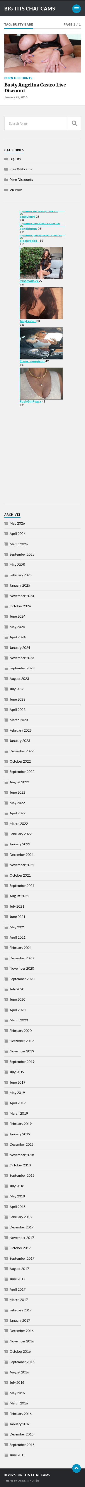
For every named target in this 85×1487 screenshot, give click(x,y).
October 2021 (20, 875)
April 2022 (18, 813)
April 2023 (18, 709)
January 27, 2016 (15, 97)
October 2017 (20, 1248)
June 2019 (17, 1082)
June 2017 (17, 1279)
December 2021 (22, 854)
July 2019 (17, 1072)
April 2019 (18, 1103)
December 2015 (22, 1434)
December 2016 (22, 1330)
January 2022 (20, 844)
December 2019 (22, 1041)
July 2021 (17, 906)
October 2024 (20, 606)
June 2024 (17, 616)
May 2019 (17, 1092)
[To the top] (76, 1468)
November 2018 (22, 1155)
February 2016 (21, 1413)
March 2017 (19, 1299)
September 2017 (22, 1258)
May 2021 (17, 927)
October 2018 (20, 1165)
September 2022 (22, 771)
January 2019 (20, 1134)
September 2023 (22, 668)
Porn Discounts (18, 78)
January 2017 (20, 1320)
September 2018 (22, 1175)
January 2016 (20, 1424)
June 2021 (17, 916)
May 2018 (17, 1196)
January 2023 (20, 740)
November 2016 (22, 1341)
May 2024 (17, 627)
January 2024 (20, 647)
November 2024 (22, 596)
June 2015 (17, 1455)
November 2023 (22, 658)
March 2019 (19, 1113)
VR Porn (16, 190)
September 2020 (22, 979)
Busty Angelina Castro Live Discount (35, 88)
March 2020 (19, 1020)
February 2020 (21, 1030)
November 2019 (22, 1051)
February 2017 (21, 1310)
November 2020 (22, 968)
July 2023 (17, 689)
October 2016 (20, 1351)
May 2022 (17, 803)
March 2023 (19, 720)
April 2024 (18, 637)
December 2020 (22, 958)
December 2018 (22, 1144)
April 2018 (18, 1206)
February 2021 (21, 947)
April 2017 (18, 1289)
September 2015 (22, 1444)
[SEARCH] (74, 123)
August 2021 (19, 896)
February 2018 (21, 1217)
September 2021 (22, 885)
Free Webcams (21, 169)
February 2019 (21, 1123)
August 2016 (19, 1372)
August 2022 (19, 782)
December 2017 (22, 1227)
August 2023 (19, 678)
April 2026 (18, 533)
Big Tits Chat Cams (29, 9)
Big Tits (15, 159)
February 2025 (21, 575)
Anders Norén (28, 1480)
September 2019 (22, 1061)
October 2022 (20, 761)
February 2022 (21, 834)
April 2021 (18, 937)
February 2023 (21, 730)
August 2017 (19, 1268)
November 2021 (22, 865)
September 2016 (22, 1362)
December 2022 (22, 751)
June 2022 (17, 792)
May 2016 (17, 1393)
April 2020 (18, 1010)
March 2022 (19, 823)
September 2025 (22, 554)
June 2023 (17, 699)
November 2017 (22, 1237)
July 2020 (17, 989)
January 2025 (20, 585)
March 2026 (19, 544)
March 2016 (19, 1403)
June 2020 (17, 999)
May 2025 (17, 564)
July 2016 (17, 1382)
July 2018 (17, 1186)
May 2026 (17, 523)
